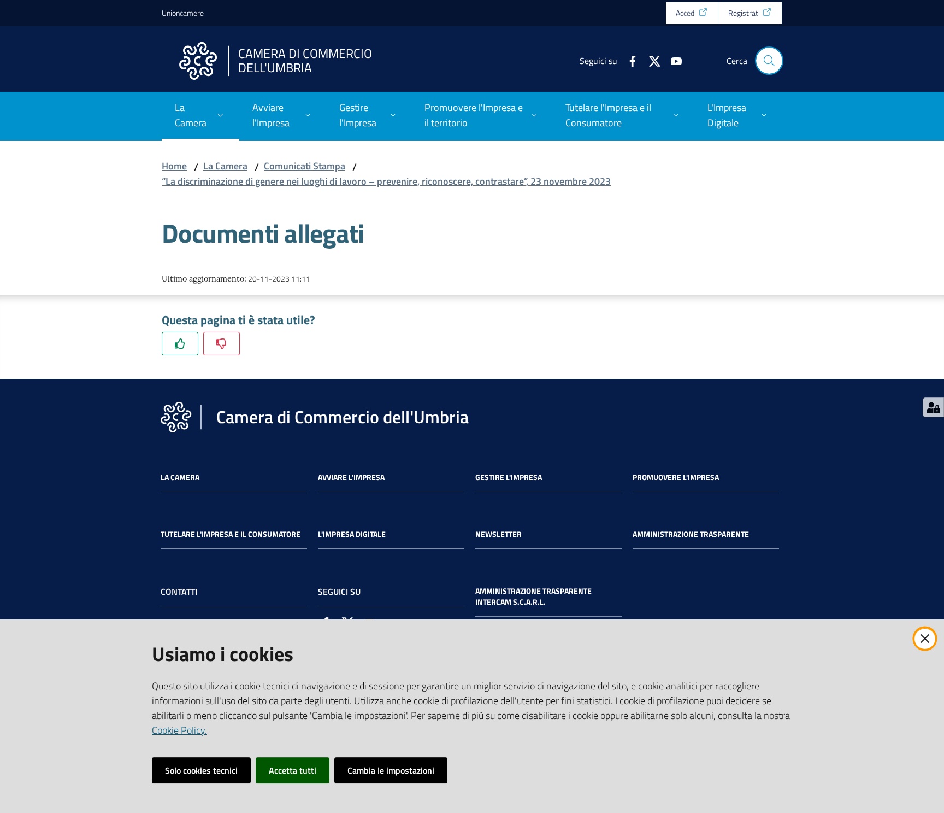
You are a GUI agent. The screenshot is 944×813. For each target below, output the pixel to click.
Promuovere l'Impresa (676, 477)
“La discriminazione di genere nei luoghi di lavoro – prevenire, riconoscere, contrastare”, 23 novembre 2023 (386, 181)
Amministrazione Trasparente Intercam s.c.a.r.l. (533, 596)
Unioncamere (183, 13)
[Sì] (180, 343)
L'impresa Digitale (352, 534)
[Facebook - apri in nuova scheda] (628, 60)
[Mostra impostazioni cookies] (933, 407)
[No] (221, 343)
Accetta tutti (292, 770)
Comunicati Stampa (304, 166)
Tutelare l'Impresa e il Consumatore (230, 534)
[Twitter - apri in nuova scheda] (650, 60)
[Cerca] (769, 61)
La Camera (225, 166)
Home (174, 166)
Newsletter (498, 534)
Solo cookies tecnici (201, 770)
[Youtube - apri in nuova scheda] (672, 60)
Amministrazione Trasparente (691, 534)
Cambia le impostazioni (390, 770)
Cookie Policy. (179, 730)
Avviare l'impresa (351, 477)
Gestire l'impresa (508, 477)
